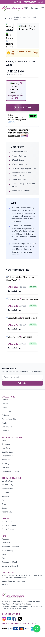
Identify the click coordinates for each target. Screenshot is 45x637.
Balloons (5, 415)
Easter (4, 508)
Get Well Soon (7, 452)
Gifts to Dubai (7, 521)
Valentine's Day (8, 481)
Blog (4, 558)
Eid (3, 500)
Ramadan (5, 496)
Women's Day (7, 485)
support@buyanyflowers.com (13, 581)
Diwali (4, 504)
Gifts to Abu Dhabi (9, 525)
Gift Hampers (7, 427)
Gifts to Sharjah (8, 529)
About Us (5, 539)
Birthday (5, 440)
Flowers (5, 400)
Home (7, 18)
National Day (7, 512)
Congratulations (8, 456)
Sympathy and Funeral (11, 471)
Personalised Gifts (9, 419)
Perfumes (5, 431)
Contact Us (6, 543)
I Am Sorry (6, 467)
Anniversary (6, 444)
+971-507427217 (8, 584)
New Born (6, 448)
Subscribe (22, 383)
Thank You (6, 460)
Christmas (5, 492)
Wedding (5, 463)
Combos (5, 404)
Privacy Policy (7, 550)
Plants (4, 423)
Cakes (4, 407)
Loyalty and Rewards (10, 566)
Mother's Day (7, 489)
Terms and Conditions (10, 547)
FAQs (4, 554)
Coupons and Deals (10, 562)
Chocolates (6, 411)
